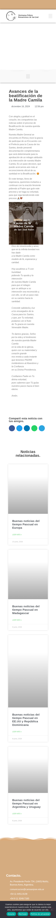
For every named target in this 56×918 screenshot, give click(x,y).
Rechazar (23, 914)
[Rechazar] (51, 909)
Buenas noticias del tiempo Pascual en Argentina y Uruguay (26, 803)
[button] (50, 16)
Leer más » (17, 535)
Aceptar (11, 914)
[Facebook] (20, 4)
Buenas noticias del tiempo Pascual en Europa (26, 524)
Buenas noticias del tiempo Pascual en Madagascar (26, 610)
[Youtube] (35, 4)
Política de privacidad (40, 914)
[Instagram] (28, 4)
